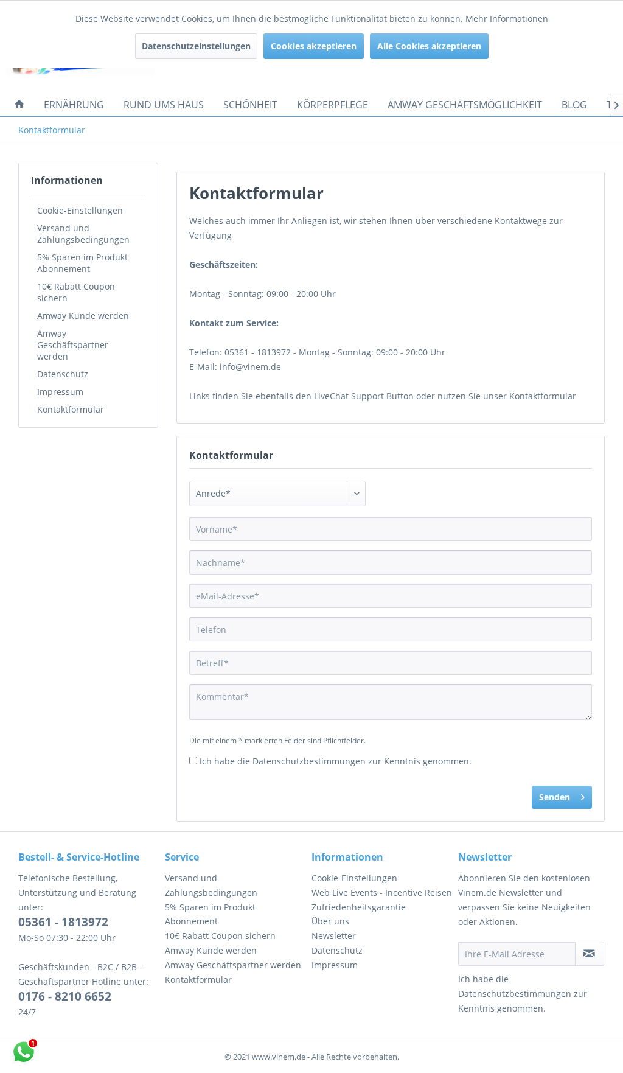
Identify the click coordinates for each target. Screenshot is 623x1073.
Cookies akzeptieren (314, 46)
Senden (554, 797)
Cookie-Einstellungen (80, 210)
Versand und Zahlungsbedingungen (83, 233)
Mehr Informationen (506, 18)
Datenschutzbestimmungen (309, 761)
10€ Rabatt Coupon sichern (76, 292)
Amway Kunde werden (83, 315)
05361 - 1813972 (63, 922)
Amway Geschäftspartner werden (72, 344)
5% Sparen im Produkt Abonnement (82, 262)
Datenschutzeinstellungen (196, 46)
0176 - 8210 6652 (64, 996)
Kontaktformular (70, 409)
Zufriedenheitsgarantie (359, 907)
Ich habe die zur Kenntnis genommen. (336, 761)
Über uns (330, 921)
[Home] (19, 104)
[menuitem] (19, 104)
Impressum (60, 391)
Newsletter (334, 936)
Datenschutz (62, 374)
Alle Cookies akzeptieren (429, 46)
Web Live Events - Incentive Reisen (382, 892)
